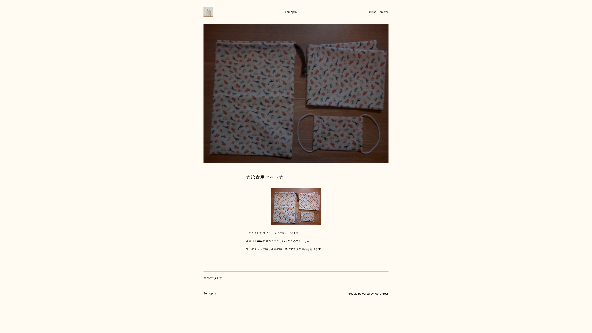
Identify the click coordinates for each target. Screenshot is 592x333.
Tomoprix (291, 12)
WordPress (381, 293)
